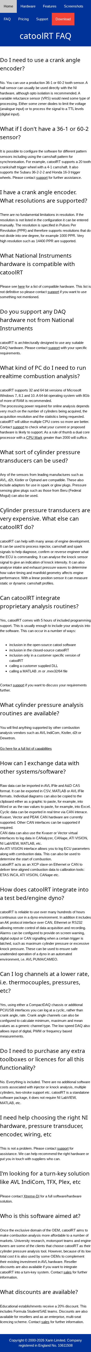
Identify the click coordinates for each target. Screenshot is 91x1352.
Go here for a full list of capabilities (26, 748)
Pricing (23, 19)
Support (42, 19)
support (42, 178)
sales (67, 1272)
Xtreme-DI (31, 1196)
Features (49, 6)
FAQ (7, 19)
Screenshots (73, 6)
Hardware (28, 6)
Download (63, 19)
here (21, 286)
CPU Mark (34, 437)
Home (8, 6)
